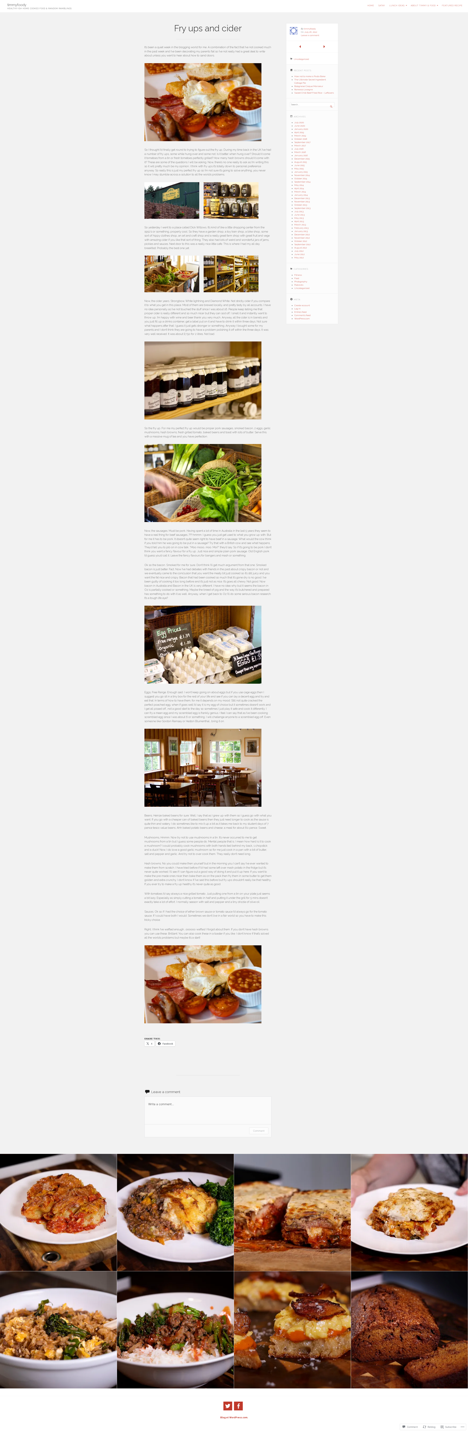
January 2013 (301, 231)
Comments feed (302, 315)
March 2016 (300, 152)
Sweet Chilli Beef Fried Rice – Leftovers (314, 93)
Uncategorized (301, 59)
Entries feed (300, 312)
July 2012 (299, 251)
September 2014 (302, 182)
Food (296, 278)
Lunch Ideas (397, 5)
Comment (259, 1130)
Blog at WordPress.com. (234, 1417)
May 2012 (299, 257)
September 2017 (302, 142)
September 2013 (302, 208)
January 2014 (301, 195)
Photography (300, 281)
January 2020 (301, 129)
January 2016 (301, 155)
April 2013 (299, 221)
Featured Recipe (452, 5)
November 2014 (302, 175)
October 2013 (300, 205)
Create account (302, 305)
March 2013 (300, 224)
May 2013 (299, 218)
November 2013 (302, 201)
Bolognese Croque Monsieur (308, 86)
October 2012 (300, 241)
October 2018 (300, 139)
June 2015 (299, 165)
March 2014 (300, 191)
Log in (297, 308)
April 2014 (299, 188)
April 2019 (299, 132)
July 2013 (298, 211)
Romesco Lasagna (303, 89)
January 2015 (301, 172)
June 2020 (299, 126)
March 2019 (300, 135)
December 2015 (302, 158)
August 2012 (300, 247)
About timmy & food (423, 5)
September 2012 (302, 244)
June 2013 (299, 214)
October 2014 (300, 178)
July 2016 (298, 149)
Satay (381, 5)
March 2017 (300, 145)
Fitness (298, 275)
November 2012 (302, 238)
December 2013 (302, 198)
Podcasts (298, 285)
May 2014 (299, 185)
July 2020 (299, 122)
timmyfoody (16, 5)
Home (370, 5)
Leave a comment (310, 35)
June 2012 (299, 254)
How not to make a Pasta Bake (309, 76)
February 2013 (301, 228)
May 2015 (299, 168)
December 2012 (302, 234)
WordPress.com (302, 318)
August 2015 (300, 162)
